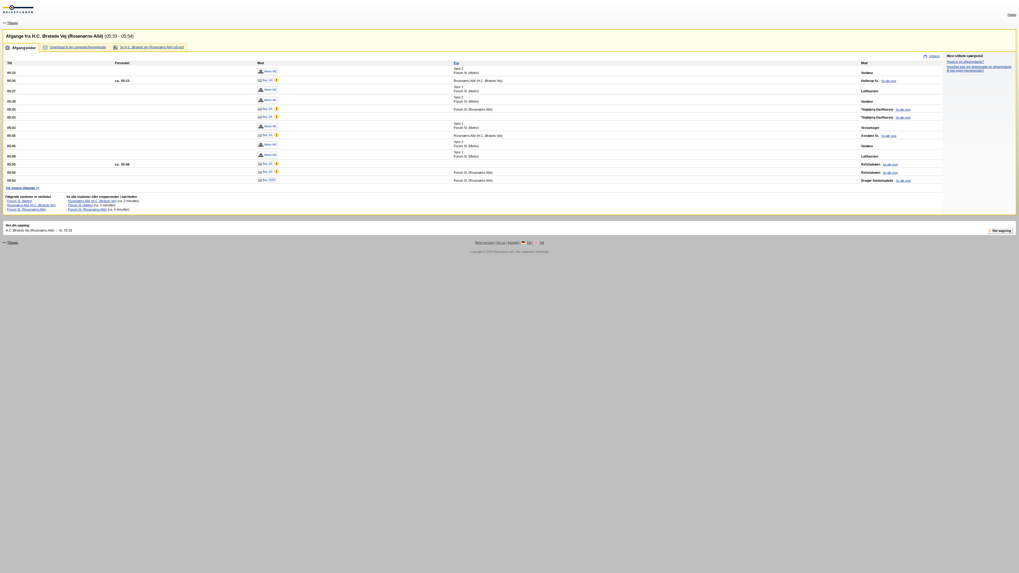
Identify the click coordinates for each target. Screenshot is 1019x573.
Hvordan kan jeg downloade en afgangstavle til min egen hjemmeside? (979, 68)
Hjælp (1012, 15)
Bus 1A (267, 80)
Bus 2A (267, 108)
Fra (456, 63)
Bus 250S (268, 179)
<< (10, 23)
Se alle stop (888, 81)
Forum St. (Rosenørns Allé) (26, 209)
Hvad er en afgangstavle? (965, 62)
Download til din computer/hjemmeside (78, 47)
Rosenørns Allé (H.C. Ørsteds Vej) (31, 205)
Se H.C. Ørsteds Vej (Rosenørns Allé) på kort (152, 47)
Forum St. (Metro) (19, 201)
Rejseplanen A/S (503, 251)
